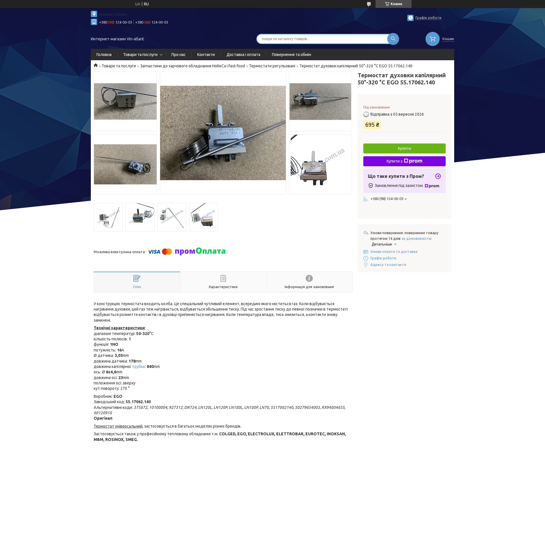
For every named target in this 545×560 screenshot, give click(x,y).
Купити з (395, 161)
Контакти (206, 55)
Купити (404, 148)
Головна (104, 55)
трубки (138, 366)
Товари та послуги (140, 55)
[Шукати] (393, 39)
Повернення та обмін (291, 55)
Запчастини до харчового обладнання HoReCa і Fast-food (192, 66)
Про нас (178, 55)
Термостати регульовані (272, 66)
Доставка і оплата (243, 55)
